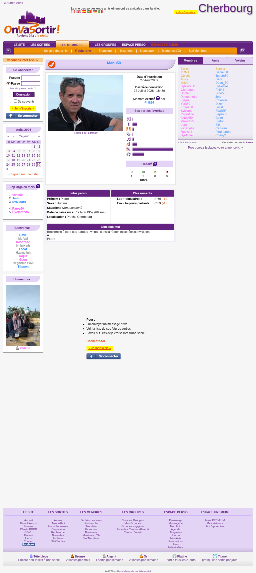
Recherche (83, 51)
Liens (28, 538)
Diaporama (58, 529)
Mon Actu (175, 526)
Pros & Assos (28, 523)
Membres (190, 60)
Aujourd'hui (58, 523)
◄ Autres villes (13, 3)
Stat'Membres (198, 51)
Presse (28, 535)
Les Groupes (105, 45)
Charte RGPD (28, 529)
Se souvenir (26, 101)
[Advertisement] (162, 26)
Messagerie (175, 523)
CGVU (28, 532)
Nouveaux (147, 51)
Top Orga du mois (22, 187)
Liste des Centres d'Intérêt (133, 529)
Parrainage (175, 520)
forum (249, 142)
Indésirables (175, 547)
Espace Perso (134, 45)
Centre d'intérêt (133, 532)
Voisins (240, 60)
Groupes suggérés (133, 526)
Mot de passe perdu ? (23, 88)
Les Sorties (40, 45)
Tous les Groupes (133, 520)
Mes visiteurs (215, 523)
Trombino (105, 51)
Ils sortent (126, 51)
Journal (175, 535)
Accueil (28, 520)
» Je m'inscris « (186, 12)
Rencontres (175, 541)
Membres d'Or (171, 51)
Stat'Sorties (58, 541)
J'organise (176, 532)
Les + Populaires (58, 526)
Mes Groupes (132, 523)
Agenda (175, 529)
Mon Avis (175, 538)
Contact (28, 541)
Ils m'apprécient (215, 526)
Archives (58, 538)
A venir (58, 520)
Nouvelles (58, 535)
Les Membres (71, 45)
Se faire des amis (56, 51)
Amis (215, 60)
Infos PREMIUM (215, 520)
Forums (28, 526)
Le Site (19, 45)
